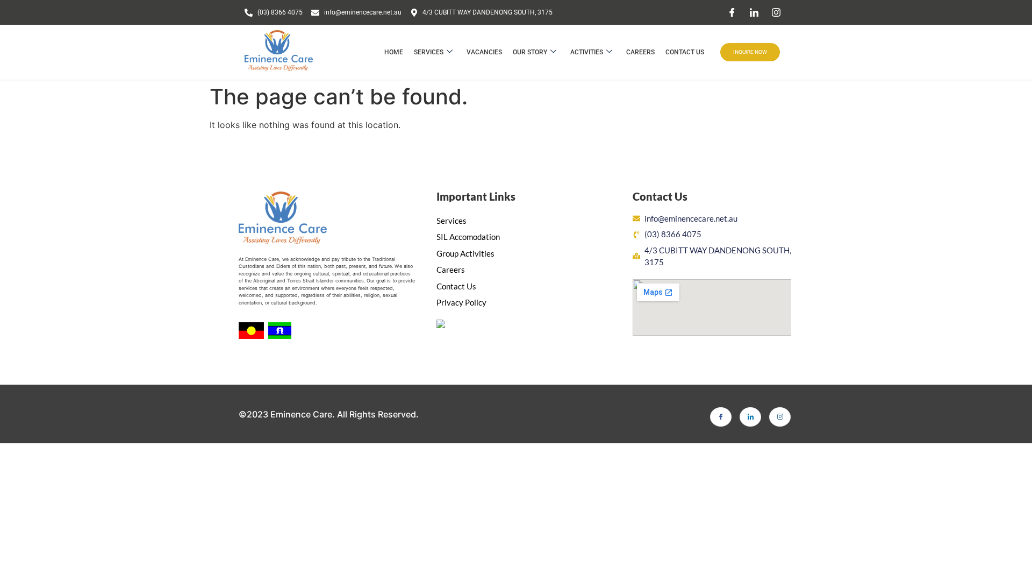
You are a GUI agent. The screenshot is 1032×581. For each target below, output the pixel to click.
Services (428, 52)
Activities (586, 52)
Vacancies (484, 52)
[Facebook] (732, 12)
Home (393, 52)
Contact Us (684, 52)
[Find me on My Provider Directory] (440, 325)
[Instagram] (776, 12)
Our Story (530, 52)
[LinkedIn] (754, 12)
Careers (640, 52)
